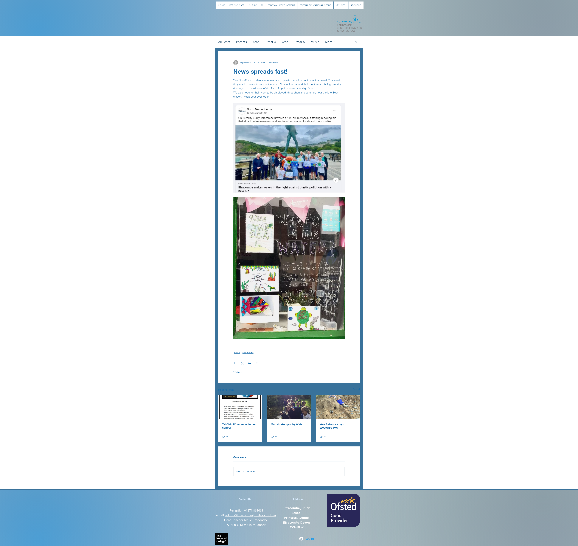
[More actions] (343, 62)
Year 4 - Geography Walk (286, 424)
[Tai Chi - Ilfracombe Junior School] (240, 407)
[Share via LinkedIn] (249, 363)
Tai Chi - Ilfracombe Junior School (239, 426)
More (328, 42)
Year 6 (300, 42)
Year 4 (271, 42)
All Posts (224, 42)
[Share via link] (256, 363)
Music (315, 42)
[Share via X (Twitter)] (242, 363)
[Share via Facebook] (234, 363)
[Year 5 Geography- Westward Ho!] (338, 407)
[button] (237, 5)
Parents (241, 42)
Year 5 (286, 42)
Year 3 (257, 42)
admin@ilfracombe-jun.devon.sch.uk (250, 515)
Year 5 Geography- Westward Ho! (331, 426)
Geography (247, 352)
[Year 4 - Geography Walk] (289, 407)
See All (356, 389)
